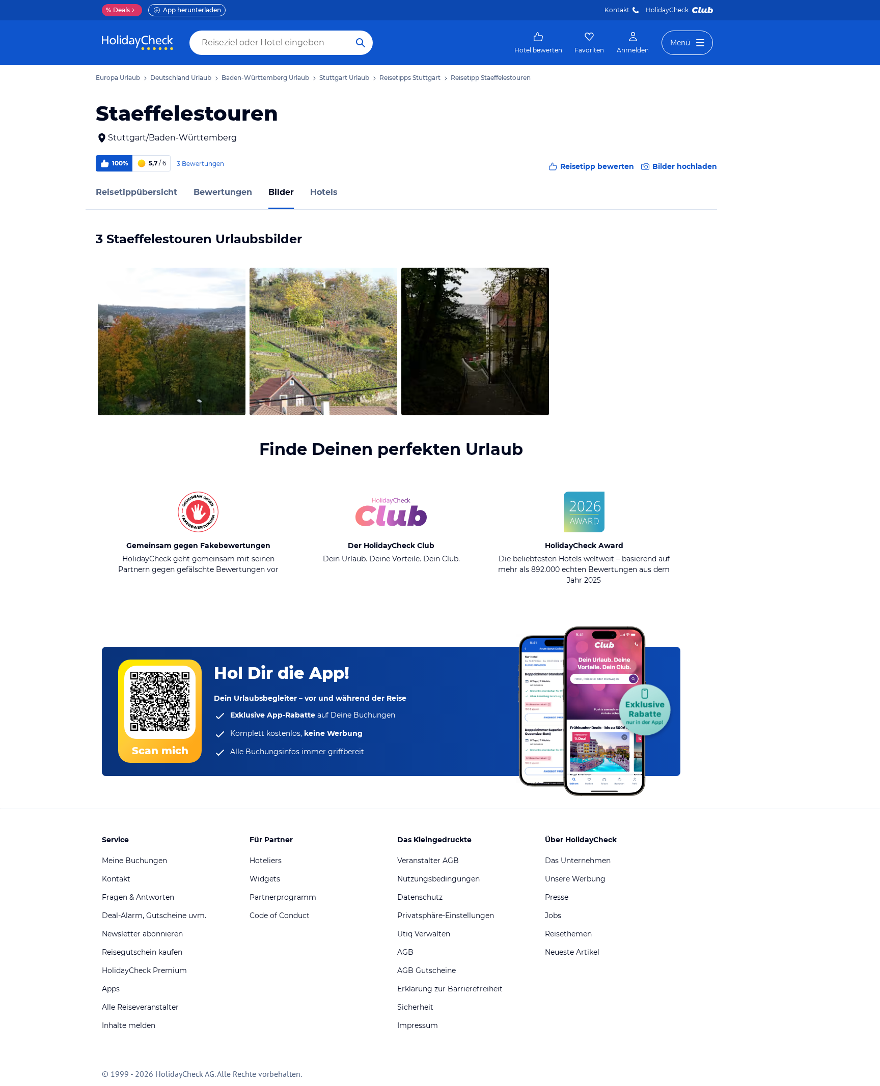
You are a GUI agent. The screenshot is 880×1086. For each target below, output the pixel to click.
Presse (556, 897)
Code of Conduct (280, 915)
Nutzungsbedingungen (438, 878)
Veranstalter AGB (428, 860)
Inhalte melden (128, 1025)
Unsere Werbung (575, 878)
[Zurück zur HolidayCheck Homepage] (137, 42)
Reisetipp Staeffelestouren (491, 77)
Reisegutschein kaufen (142, 952)
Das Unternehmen (578, 860)
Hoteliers (266, 860)
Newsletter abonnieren (142, 933)
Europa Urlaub (118, 77)
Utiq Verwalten (423, 933)
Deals (118, 10)
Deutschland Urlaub (180, 77)
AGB (405, 952)
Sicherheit (415, 1007)
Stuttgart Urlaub (344, 77)
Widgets (265, 878)
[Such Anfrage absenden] (360, 43)
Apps (111, 988)
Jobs (553, 915)
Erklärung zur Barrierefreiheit (450, 988)
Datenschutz (420, 897)
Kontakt (616, 10)
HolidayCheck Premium (144, 970)
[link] (538, 43)
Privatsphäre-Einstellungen (445, 915)
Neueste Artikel (572, 952)
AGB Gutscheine (426, 970)
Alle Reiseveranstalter (140, 1007)
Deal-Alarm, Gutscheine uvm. (154, 915)
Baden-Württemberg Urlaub (265, 77)
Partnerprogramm (283, 897)
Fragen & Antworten (138, 897)
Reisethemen (568, 933)
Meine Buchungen (134, 860)
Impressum (417, 1025)
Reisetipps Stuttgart (410, 77)
